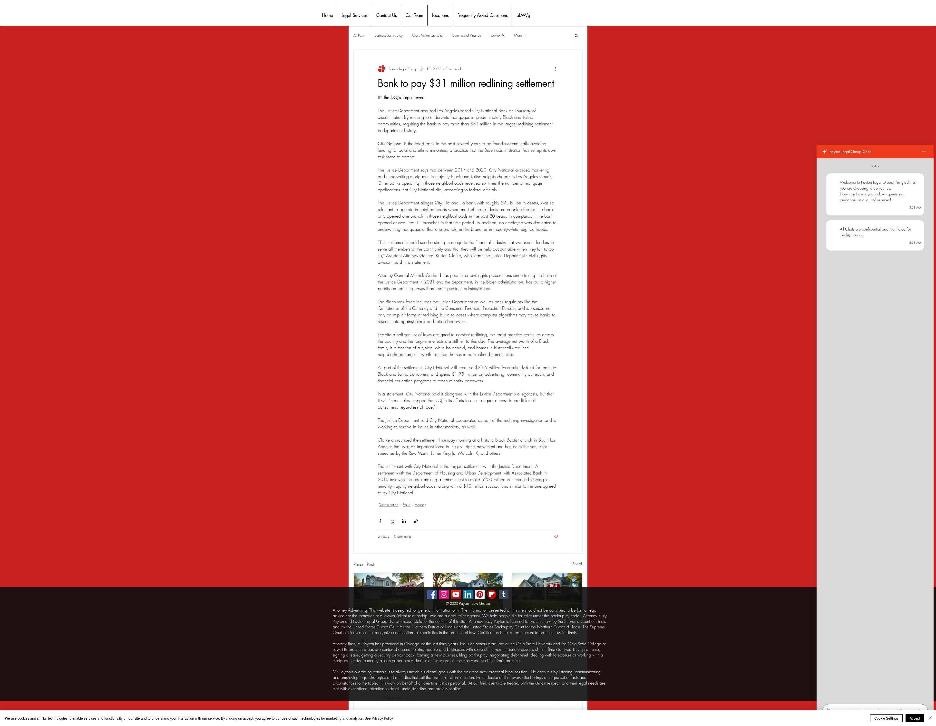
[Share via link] (416, 521)
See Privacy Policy (379, 718)
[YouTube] (456, 594)
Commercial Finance (466, 35)
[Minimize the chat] (923, 151)
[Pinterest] (480, 594)
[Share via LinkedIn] (404, 521)
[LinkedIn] (468, 594)
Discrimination (388, 504)
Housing (421, 504)
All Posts (359, 35)
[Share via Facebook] (380, 521)
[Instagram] (444, 594)
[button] (576, 35)
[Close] (930, 718)
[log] (875, 429)
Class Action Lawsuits (427, 35)
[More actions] (555, 69)
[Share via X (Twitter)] (392, 521)
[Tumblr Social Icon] (503, 594)
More (518, 35)
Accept (915, 718)
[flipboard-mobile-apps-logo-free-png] (492, 594)
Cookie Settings (886, 718)
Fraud (406, 504)
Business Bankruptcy (388, 35)
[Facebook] (432, 594)
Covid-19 (497, 35)
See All (578, 563)
